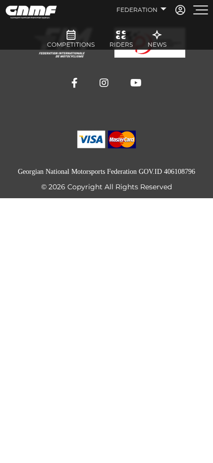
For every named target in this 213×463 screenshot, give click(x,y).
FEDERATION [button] (137, 9)
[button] (74, 83)
